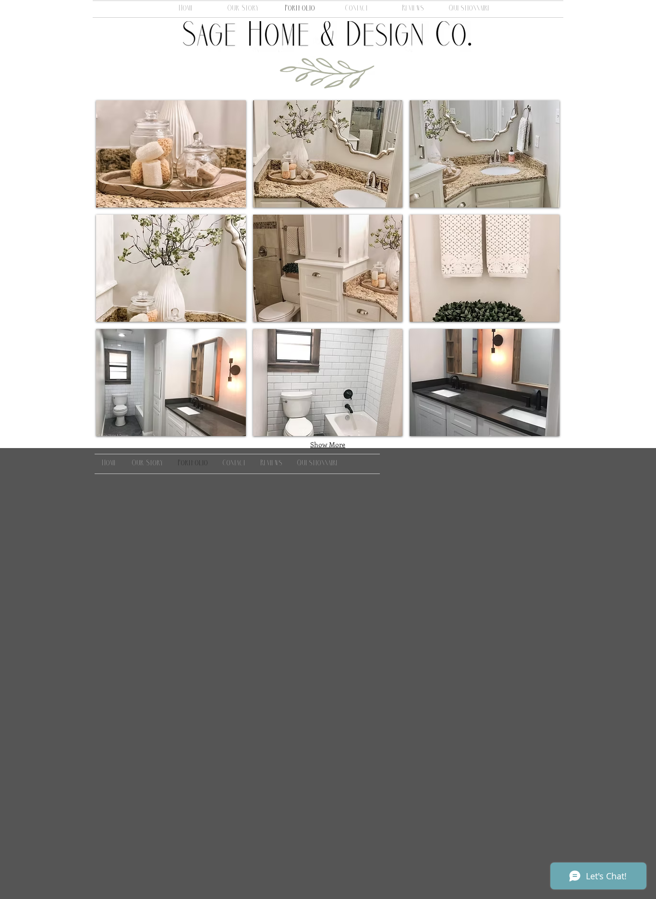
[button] (171, 153)
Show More (327, 444)
